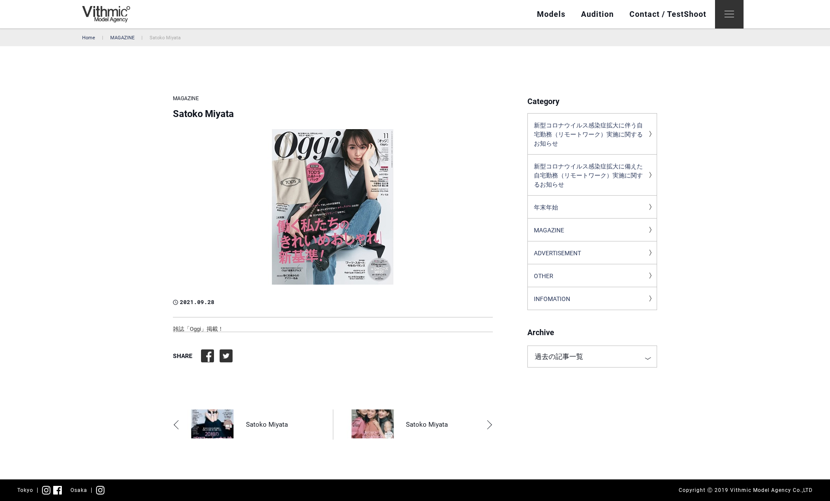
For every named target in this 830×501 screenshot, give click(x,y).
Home (88, 38)
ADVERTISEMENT (557, 253)
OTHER (543, 276)
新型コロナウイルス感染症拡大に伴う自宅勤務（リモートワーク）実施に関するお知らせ (588, 134)
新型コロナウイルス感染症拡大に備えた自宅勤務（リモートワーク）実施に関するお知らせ (588, 175)
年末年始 (546, 207)
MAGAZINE (122, 38)
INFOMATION (552, 298)
